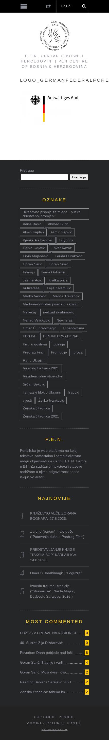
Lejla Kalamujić (59, 288)
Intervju (29, 272)
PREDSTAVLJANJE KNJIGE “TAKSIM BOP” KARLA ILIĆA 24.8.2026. (53, 555)
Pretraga (27, 170)
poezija (59, 344)
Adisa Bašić (32, 224)
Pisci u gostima (35, 344)
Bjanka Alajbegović (38, 240)
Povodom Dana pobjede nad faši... (48, 653)
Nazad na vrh (53, 729)
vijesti (27, 400)
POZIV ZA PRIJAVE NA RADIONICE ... (50, 633)
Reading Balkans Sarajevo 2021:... (48, 682)
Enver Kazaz (61, 248)
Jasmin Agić (32, 280)
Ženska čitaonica (36, 408)
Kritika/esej (31, 288)
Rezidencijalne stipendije (42, 376)
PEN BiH (30, 336)
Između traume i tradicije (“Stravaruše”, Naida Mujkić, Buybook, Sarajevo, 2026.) (52, 591)
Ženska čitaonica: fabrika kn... (44, 692)
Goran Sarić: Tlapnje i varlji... (43, 662)
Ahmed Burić (58, 224)
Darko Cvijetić (34, 248)
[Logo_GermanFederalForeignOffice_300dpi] (54, 124)
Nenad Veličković (36, 320)
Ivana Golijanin (53, 272)
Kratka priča (58, 280)
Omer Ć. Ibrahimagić (39, 328)
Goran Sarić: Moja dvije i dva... (44, 672)
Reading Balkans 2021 (41, 368)
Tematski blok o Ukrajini (42, 392)
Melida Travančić (66, 296)
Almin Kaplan (33, 232)
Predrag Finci (33, 352)
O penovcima (73, 328)
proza (78, 352)
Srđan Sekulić (34, 384)
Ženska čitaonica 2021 (41, 416)
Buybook (66, 240)
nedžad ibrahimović (58, 312)
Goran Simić (58, 264)
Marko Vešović (34, 296)
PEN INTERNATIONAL (61, 336)
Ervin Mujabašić (35, 256)
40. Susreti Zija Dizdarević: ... (43, 643)
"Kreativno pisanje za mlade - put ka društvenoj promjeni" (52, 214)
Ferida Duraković (68, 256)
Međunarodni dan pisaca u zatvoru (51, 304)
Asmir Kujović (61, 232)
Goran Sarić (32, 264)
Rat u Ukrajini (33, 360)
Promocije (59, 352)
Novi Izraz (64, 320)
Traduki (73, 392)
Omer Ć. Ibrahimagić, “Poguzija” (56, 573)
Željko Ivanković (51, 400)
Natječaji (30, 312)
